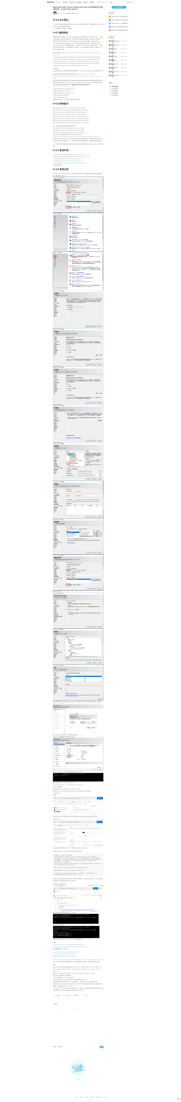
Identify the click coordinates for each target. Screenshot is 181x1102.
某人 (55, 1046)
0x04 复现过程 (114, 95)
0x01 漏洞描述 (114, 88)
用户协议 (76, 1097)
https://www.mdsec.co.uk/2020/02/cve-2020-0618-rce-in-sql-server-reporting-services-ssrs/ (78, 959)
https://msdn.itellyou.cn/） (81, 154)
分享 (86, 995)
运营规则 (97, 1097)
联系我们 (82, 1097)
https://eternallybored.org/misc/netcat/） (72, 161)
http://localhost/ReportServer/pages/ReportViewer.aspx (68, 784)
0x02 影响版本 (114, 90)
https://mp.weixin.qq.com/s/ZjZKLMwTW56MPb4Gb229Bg (68, 944)
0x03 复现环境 (114, 93)
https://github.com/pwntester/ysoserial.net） (75, 163)
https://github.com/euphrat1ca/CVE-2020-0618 (65, 952)
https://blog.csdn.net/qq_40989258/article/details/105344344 (69, 946)
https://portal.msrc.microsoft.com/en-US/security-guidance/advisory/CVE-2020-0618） (77, 136)
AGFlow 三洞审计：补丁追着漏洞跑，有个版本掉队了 (123, 23)
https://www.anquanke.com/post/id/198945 (64, 956)
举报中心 (87, 1097)
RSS (105, 1097)
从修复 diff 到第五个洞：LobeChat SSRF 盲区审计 (122, 20)
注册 (128, 2)
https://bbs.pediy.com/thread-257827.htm (64, 954)
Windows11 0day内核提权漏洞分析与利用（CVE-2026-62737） (125, 26)
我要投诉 (92, 1097)
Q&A (102, 1097)
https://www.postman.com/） (75, 158)
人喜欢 (67, 995)
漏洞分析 (62, 13)
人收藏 (58, 995)
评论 (102, 1047)
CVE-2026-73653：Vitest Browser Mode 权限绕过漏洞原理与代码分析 (127, 16)
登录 (131, 2)
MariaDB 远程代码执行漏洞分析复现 (119, 30)
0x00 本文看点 (114, 86)
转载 (77, 995)
